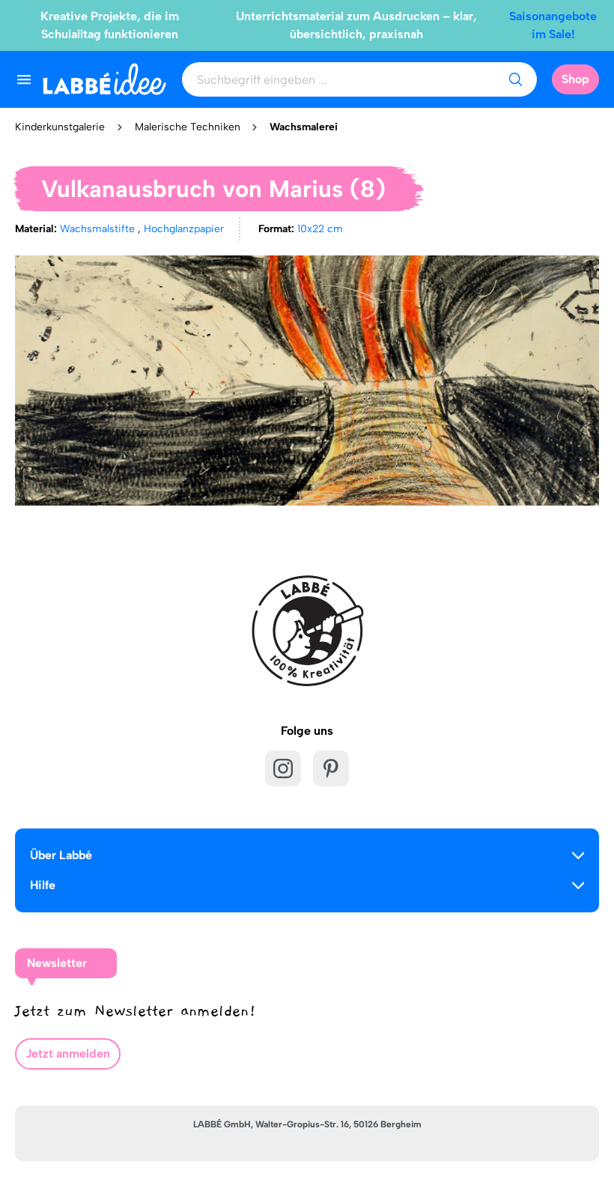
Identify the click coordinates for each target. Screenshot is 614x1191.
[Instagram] (283, 769)
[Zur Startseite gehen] (104, 79)
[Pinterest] (331, 769)
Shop (575, 79)
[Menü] (24, 79)
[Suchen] (515, 79)
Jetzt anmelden (67, 1053)
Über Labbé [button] (61, 855)
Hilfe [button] (42, 885)
